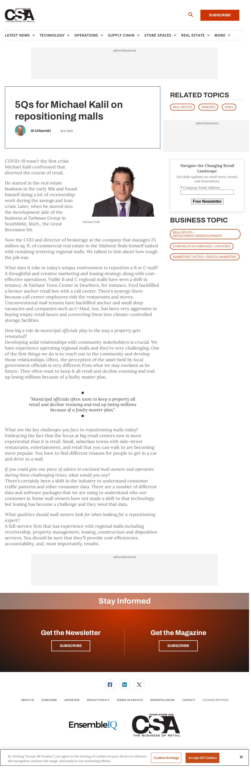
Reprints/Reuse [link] (162, 700)
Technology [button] (52, 35)
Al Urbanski (41, 131)
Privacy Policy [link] (98, 700)
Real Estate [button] (193, 35)
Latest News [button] (17, 35)
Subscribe (220, 15)
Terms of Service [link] (130, 700)
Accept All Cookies (202, 758)
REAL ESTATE (182, 107)
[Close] (241, 757)
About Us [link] (27, 700)
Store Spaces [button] (157, 35)
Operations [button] (86, 35)
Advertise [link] (72, 700)
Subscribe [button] (71, 646)
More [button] (220, 35)
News (229, 107)
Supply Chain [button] (121, 35)
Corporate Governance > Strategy (202, 246)
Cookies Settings (215, 700)
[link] (110, 684)
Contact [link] (188, 700)
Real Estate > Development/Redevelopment (197, 234)
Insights (208, 107)
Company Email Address (200, 187)
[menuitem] (22, 35)
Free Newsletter (207, 201)
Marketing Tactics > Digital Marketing (205, 256)
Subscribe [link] (49, 700)
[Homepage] (20, 15)
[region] (124, 757)
